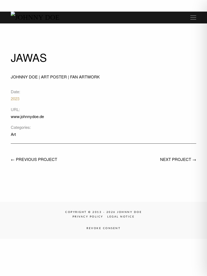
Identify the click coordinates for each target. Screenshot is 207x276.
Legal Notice (120, 216)
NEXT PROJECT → (178, 159)
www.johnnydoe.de (27, 116)
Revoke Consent (103, 228)
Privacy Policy (88, 216)
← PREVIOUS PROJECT (34, 159)
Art (13, 134)
